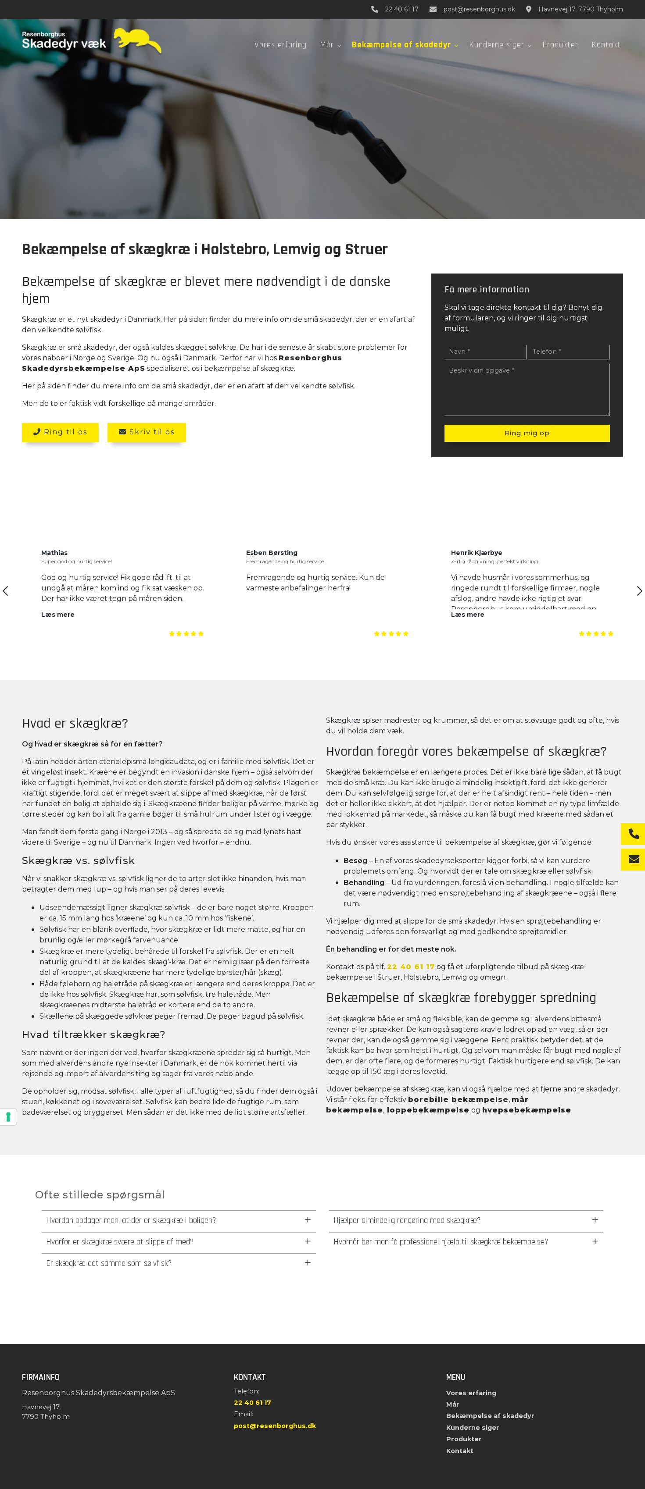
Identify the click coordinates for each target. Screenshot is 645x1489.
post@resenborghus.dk (479, 9)
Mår (452, 1404)
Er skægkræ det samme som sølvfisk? (109, 1263)
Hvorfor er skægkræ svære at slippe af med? (120, 1242)
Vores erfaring (471, 1393)
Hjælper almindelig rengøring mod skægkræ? (406, 1220)
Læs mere (58, 614)
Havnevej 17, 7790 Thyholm (580, 9)
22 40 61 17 (402, 9)
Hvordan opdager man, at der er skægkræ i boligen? (131, 1220)
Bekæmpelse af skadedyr (490, 1416)
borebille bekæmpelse (458, 1099)
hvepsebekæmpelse (526, 1110)
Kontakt (459, 1451)
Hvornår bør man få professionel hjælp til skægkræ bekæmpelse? (440, 1242)
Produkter (464, 1439)
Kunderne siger (472, 1428)
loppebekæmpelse (426, 1110)
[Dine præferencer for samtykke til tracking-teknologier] (8, 1117)
